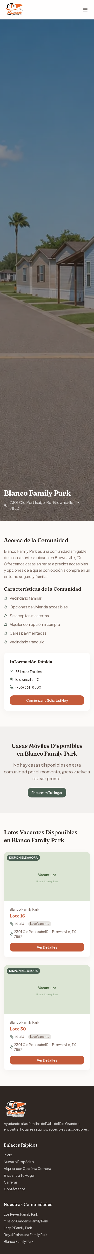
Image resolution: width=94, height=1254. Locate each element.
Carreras (11, 1182)
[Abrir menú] (85, 10)
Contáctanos (15, 1189)
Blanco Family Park (19, 1241)
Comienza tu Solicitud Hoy (47, 700)
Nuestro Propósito (19, 1161)
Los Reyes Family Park (21, 1214)
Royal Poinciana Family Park (25, 1234)
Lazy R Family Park (18, 1228)
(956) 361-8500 (28, 687)
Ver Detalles (47, 947)
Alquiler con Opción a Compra (27, 1168)
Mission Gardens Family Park (26, 1221)
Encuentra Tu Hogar (47, 792)
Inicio (8, 1155)
